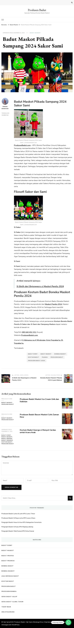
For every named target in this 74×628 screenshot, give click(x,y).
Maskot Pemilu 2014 (53, 304)
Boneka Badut (7, 566)
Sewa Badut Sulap (9, 597)
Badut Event (33, 354)
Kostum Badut (33, 357)
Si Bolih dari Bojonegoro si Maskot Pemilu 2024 (40, 286)
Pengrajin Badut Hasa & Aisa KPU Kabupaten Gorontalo (21, 522)
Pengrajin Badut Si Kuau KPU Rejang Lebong (17, 527)
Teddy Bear (6, 607)
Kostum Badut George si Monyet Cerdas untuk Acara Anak (38, 431)
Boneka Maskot (8, 571)
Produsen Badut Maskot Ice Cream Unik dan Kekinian (39, 400)
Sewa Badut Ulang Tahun (12, 602)
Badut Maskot (35, 33)
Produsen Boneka (8, 591)
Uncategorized (8, 612)
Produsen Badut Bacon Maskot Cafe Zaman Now (39, 415)
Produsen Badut (37, 10)
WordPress (15, 625)
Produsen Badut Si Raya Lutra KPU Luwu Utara (18, 518)
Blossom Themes (61, 622)
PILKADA (45, 357)
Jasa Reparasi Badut (10, 576)
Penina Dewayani (5, 107)
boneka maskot (60, 354)
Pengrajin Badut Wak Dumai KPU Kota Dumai (17, 531)
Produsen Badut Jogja (36, 360)
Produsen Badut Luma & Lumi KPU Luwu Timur (18, 514)
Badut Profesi (6, 438)
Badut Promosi (7, 440)
